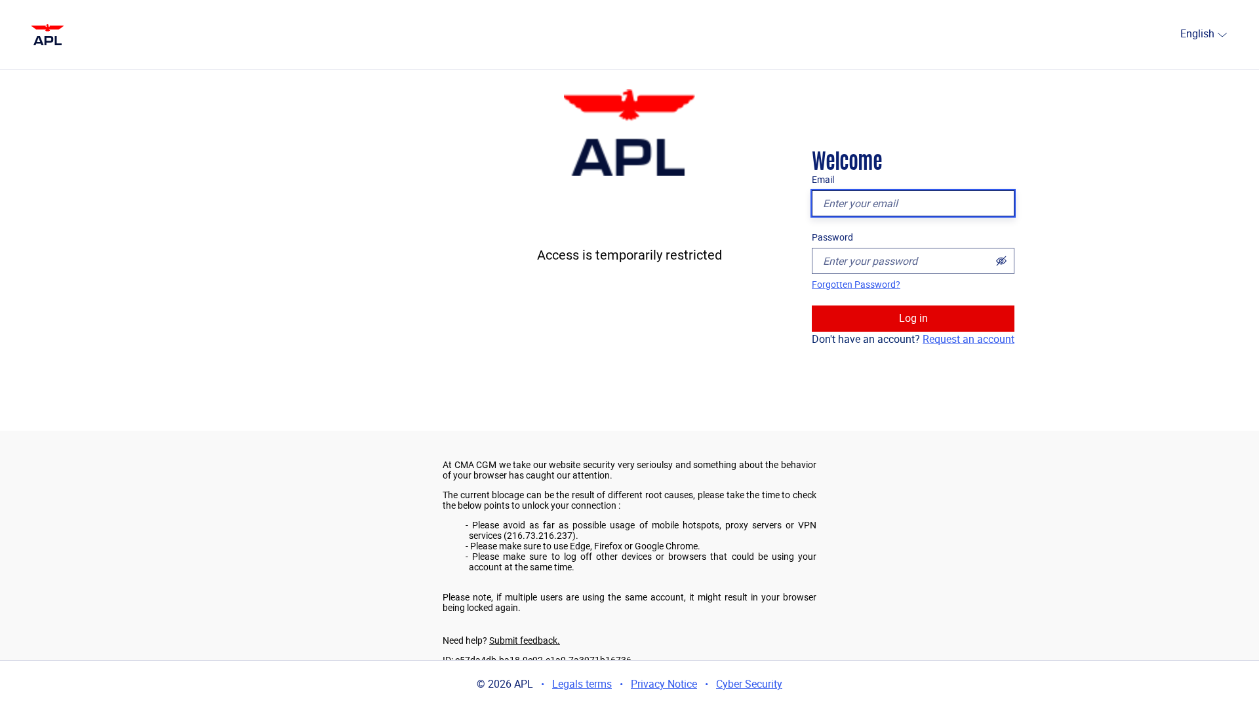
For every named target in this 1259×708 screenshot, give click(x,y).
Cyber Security (749, 684)
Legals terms (582, 684)
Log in (913, 318)
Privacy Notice (664, 684)
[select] (1222, 34)
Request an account (968, 339)
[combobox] (1175, 35)
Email (823, 179)
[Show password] (1001, 261)
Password (832, 237)
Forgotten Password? (856, 284)
